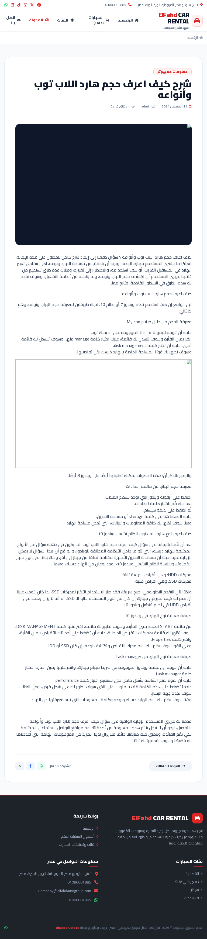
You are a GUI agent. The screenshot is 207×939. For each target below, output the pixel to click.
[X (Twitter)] (32, 5)
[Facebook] (39, 5)
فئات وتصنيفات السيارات (76, 844)
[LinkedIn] (12, 5)
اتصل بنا (10, 20)
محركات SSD (180, 581)
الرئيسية (125, 21)
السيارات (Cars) (96, 20)
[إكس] (19, 766)
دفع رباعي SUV (187, 881)
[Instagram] (25, 5)
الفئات (62, 21)
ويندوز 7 (127, 304)
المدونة (36, 20)
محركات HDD (180, 575)
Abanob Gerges (68, 927)
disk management (130, 345)
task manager (168, 674)
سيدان (194, 889)
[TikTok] (18, 5)
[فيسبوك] (30, 766)
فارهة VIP (191, 897)
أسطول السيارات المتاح (77, 836)
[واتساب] (41, 766)
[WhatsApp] (6, 5)
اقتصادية (192, 873)
